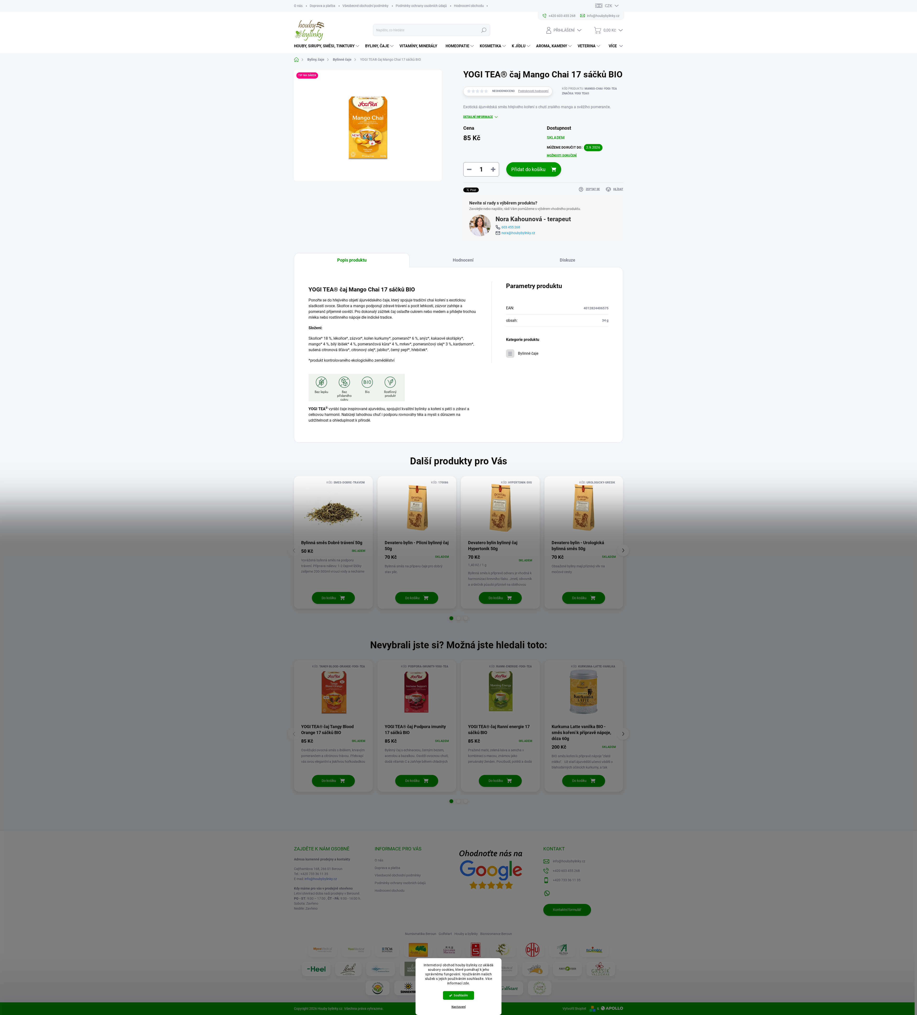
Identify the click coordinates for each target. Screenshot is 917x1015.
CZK (608, 6)
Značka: (575, 93)
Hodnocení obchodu (469, 6)
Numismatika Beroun (420, 934)
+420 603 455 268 (566, 871)
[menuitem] (327, 46)
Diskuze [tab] (567, 260)
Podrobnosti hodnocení (533, 91)
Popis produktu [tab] (352, 260)
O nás (298, 6)
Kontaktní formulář (567, 910)
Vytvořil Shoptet (574, 1008)
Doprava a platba (322, 6)
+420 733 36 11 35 (567, 880)
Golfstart (445, 934)
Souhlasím (461, 995)
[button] (451, 618)
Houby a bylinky (466, 934)
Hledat (484, 30)
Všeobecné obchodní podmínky (365, 6)
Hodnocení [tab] (463, 260)
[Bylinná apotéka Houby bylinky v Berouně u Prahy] (540, 988)
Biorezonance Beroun (496, 934)
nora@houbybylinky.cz (518, 233)
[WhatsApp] (546, 892)
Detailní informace (478, 116)
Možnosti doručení (562, 155)
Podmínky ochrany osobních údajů (421, 6)
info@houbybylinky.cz (320, 879)
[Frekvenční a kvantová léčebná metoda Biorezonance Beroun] (380, 969)
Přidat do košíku (528, 169)
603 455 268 (510, 227)
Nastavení (459, 1006)
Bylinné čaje (528, 353)
